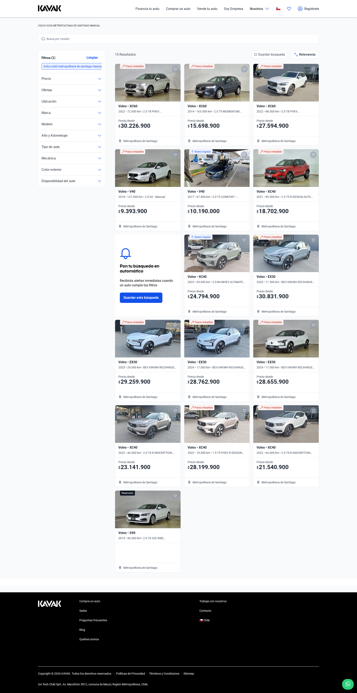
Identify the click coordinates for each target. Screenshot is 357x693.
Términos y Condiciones (164, 673)
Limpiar (92, 58)
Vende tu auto (207, 9)
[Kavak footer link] (49, 621)
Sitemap (188, 673)
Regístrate (311, 9)
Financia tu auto (147, 9)
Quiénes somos (89, 639)
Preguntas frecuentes (93, 620)
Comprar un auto (178, 9)
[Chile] (278, 8)
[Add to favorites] (175, 69)
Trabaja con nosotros (213, 601)
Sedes (83, 610)
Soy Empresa (233, 9)
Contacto (205, 610)
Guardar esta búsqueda (141, 298)
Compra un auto (89, 601)
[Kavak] (49, 8)
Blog (82, 629)
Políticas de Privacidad (130, 673)
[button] (73, 66)
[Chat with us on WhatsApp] (347, 684)
